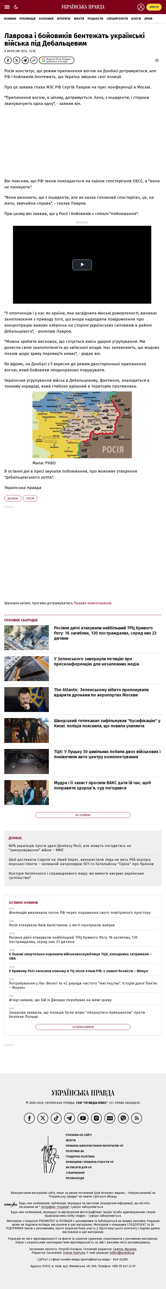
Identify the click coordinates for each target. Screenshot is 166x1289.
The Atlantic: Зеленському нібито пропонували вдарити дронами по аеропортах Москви (101, 692)
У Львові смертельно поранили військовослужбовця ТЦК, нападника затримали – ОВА (80, 956)
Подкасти (95, 19)
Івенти (79, 19)
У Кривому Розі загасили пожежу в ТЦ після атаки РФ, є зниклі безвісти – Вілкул (78, 971)
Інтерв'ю (63, 19)
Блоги (136, 19)
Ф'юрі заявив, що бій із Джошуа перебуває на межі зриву (60, 1000)
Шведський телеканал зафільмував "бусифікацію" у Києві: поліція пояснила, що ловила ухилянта (107, 723)
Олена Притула (74, 1253)
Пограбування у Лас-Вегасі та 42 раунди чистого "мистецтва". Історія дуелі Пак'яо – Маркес (83, 985)
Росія (30, 498)
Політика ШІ (75, 1151)
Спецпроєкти (117, 19)
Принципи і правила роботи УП (89, 1162)
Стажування (75, 1172)
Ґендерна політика (80, 1156)
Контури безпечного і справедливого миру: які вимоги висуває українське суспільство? (76, 875)
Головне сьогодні (21, 620)
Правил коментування (93, 603)
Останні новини (23, 903)
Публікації (27, 19)
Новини (10, 19)
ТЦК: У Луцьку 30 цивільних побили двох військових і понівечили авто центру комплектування (107, 754)
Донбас (13, 498)
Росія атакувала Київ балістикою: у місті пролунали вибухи (62, 925)
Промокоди (75, 1178)
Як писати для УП (79, 1167)
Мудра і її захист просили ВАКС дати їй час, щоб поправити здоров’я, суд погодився (102, 785)
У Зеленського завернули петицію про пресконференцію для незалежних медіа (96, 661)
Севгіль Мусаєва (124, 1249)
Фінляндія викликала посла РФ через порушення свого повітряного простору (80, 912)
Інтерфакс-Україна (54, 1207)
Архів (148, 19)
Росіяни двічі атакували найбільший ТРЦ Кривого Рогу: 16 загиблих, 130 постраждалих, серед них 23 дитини (105, 633)
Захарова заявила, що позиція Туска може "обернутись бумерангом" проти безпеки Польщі (77, 1014)
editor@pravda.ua (122, 1253)
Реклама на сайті (79, 1135)
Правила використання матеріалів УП (94, 1145)
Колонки (46, 19)
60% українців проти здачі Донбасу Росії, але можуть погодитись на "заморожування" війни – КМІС (70, 847)
